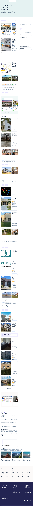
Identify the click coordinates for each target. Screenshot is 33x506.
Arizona (2, 458)
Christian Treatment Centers (28, 492)
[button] (29, 21)
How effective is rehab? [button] (23, 44)
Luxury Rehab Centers (15, 486)
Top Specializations (27, 485)
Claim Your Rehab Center (27, 495)
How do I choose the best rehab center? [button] (24, 46)
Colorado (13, 458)
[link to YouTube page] (27, 500)
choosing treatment (3, 419)
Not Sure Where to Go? (4, 485)
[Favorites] (31, 1)
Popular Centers (15, 485)
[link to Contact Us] (24, 500)
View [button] (2, 92)
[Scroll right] (31, 20)
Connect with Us (26, 499)
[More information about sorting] (31, 21)
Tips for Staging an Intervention (5, 497)
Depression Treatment (27, 487)
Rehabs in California (4, 487)
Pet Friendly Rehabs (15, 491)
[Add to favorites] (10, 38)
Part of (14, 42)
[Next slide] (16, 30)
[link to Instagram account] (30, 500)
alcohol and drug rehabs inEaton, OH (9, 12)
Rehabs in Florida (3, 486)
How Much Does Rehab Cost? (5, 498)
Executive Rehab (26, 488)
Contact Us (25, 497)
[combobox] (12, 1)
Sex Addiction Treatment (27, 491)
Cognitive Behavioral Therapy (16, 488)
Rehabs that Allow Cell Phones (16, 492)
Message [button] (7, 92)
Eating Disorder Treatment (28, 486)
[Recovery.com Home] (4, 1)
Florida (24, 458)
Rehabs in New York (4, 488)
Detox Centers (14, 487)
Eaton (5, 116)
